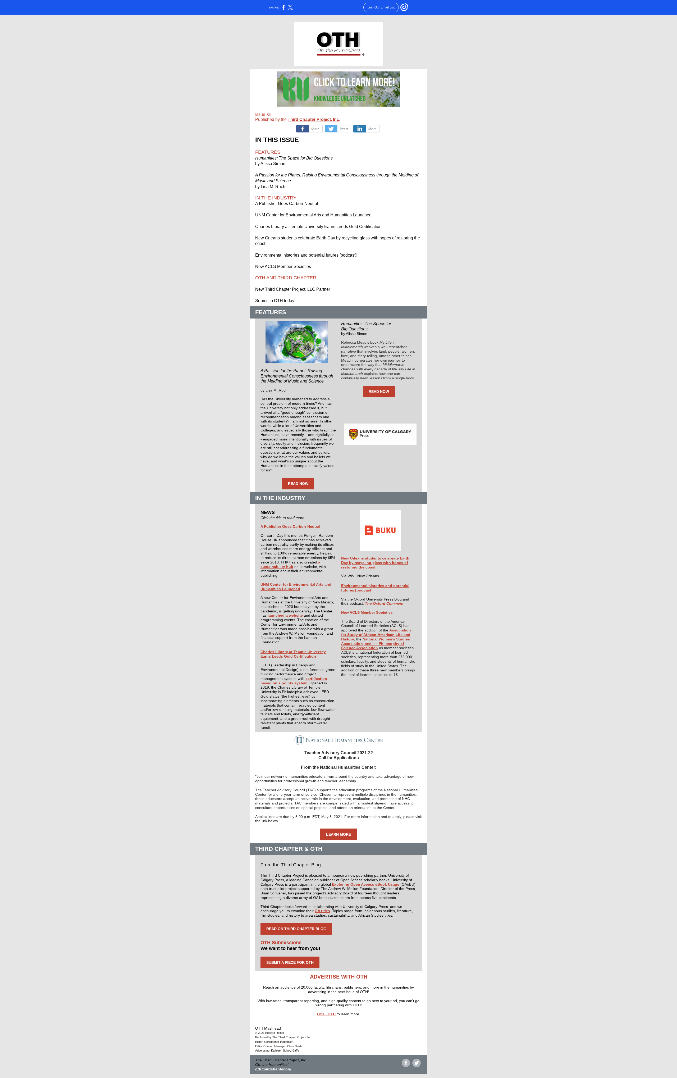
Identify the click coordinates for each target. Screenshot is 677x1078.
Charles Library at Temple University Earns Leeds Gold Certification (293, 654)
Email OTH (326, 1014)
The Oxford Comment (384, 603)
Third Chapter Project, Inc (313, 119)
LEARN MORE (338, 834)
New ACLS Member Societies (367, 612)
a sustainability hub (290, 564)
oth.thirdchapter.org (273, 1069)
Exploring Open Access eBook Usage (365, 884)
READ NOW (298, 483)
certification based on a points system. (293, 680)
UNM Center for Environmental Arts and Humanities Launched (295, 586)
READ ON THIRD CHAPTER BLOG (296, 929)
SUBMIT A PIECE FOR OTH (290, 962)
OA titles (322, 911)
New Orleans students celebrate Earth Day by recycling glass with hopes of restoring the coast (375, 562)
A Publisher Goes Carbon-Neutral (290, 526)
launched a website (285, 615)
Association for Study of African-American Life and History (376, 634)
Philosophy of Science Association (372, 646)
